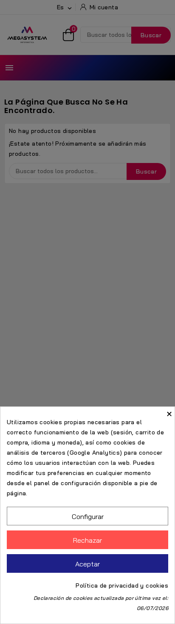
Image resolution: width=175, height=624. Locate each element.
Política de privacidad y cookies (122, 585)
